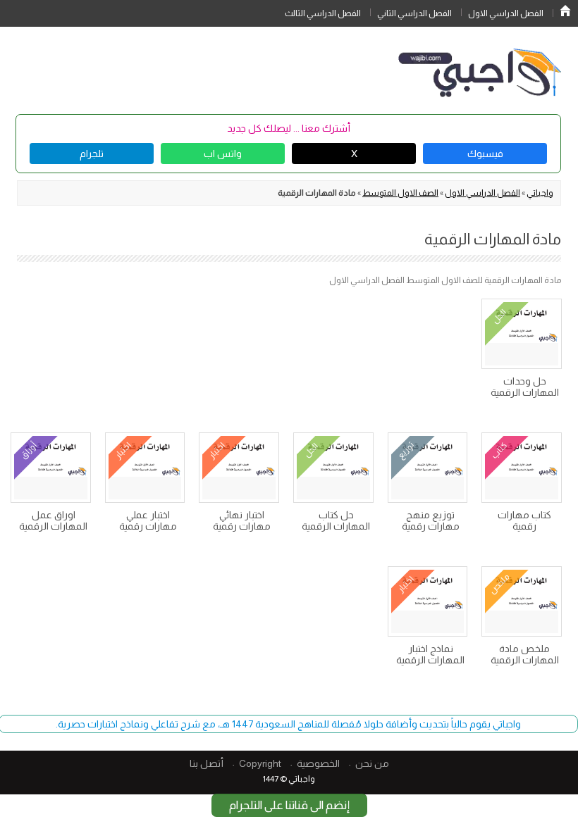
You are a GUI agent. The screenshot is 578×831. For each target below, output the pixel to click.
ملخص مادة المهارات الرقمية (525, 654)
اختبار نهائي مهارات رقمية (242, 520)
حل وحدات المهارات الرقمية (525, 386)
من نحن (372, 763)
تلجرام (92, 153)
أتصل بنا (206, 763)
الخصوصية (318, 763)
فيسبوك (485, 153)
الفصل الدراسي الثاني (414, 13)
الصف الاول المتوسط (400, 193)
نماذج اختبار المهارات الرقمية (430, 654)
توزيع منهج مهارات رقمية (431, 520)
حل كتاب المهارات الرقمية (336, 520)
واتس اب (223, 153)
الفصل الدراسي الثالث (323, 13)
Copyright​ (260, 763)
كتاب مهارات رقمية (524, 520)
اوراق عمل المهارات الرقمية (53, 520)
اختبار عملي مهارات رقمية (148, 520)
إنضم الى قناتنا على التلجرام (289, 805)
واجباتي (540, 193)
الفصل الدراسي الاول (505, 13)
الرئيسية (565, 10)
